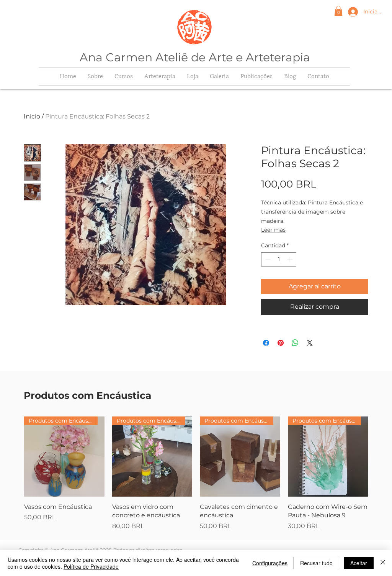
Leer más (273, 229)
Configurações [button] (269, 563)
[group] (196, 473)
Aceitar (358, 563)
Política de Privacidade (91, 566)
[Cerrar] (382, 563)
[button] (338, 11)
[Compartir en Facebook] (266, 342)
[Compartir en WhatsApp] (295, 342)
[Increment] (290, 259)
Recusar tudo (316, 563)
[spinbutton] (279, 259)
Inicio (32, 116)
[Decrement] (267, 259)
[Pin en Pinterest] (280, 342)
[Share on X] (309, 342)
